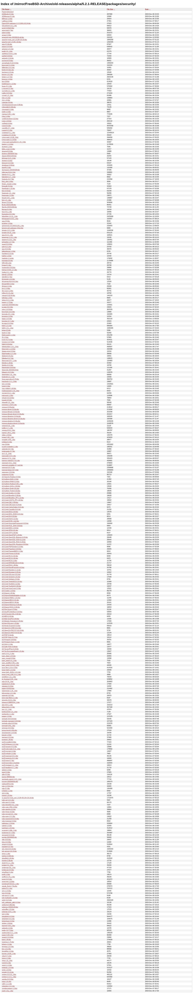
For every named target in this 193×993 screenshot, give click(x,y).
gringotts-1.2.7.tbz (8, 242)
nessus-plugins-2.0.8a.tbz (11, 421)
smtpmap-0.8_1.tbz (8, 867)
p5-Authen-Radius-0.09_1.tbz (12, 484)
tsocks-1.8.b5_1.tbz (9, 953)
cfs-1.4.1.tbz (6, 98)
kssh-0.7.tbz (6, 333)
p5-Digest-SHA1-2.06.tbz (11, 607)
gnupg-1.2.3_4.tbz (8, 230)
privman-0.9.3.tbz (8, 728)
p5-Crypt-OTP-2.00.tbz (10, 533)
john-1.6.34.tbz (7, 309)
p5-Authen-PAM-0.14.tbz (10, 481)
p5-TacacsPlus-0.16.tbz (10, 649)
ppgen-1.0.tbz (7, 716)
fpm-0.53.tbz (6, 191)
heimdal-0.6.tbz (7, 260)
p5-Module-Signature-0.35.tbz (12, 621)
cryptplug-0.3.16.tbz (9, 135)
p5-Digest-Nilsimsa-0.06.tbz (12, 605)
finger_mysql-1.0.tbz (9, 184)
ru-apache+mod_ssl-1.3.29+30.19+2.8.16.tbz (18, 798)
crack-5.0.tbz (6, 126)
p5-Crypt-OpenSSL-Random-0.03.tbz (15, 544)
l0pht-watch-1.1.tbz (8, 335)
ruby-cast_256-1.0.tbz (9, 807)
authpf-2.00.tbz (7, 56)
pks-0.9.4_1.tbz (7, 705)
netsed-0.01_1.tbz (8, 426)
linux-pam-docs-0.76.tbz (10, 379)
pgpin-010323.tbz (8, 688)
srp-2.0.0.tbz (6, 893)
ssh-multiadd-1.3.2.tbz (10, 898)
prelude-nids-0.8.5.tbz (9, 723)
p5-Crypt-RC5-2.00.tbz (10, 558)
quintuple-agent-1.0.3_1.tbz (11, 779)
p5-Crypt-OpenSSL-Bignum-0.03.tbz (15, 537)
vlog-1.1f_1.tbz (7, 960)
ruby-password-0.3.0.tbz (10, 819)
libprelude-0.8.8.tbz (9, 367)
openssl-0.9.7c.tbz (8, 467)
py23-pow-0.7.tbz (8, 760)
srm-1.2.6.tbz (6, 891)
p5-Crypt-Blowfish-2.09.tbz (11, 495)
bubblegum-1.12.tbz (9, 84)
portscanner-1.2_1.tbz (9, 712)
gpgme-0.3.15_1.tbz (9, 240)
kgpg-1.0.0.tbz (7, 319)
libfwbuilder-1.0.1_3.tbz (10, 347)
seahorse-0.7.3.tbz (8, 833)
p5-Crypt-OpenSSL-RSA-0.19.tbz (14, 542)
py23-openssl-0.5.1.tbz (10, 756)
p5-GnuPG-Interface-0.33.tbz (12, 612)
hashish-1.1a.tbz (8, 258)
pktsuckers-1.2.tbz (8, 707)
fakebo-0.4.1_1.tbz (8, 174)
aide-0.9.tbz (6, 32)
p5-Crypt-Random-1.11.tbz (11, 570)
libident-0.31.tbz (7, 356)
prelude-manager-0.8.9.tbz (11, 721)
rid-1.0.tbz (5, 793)
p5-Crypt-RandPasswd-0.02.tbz (13, 567)
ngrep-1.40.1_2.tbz (8, 433)
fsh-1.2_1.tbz (6, 200)
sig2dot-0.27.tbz (7, 846)
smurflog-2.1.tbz (7, 872)
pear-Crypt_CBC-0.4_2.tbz (11, 674)
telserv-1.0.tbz (7, 944)
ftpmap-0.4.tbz (7, 209)
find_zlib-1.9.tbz (7, 181)
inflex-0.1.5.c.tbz (7, 293)
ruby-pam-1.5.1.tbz (8, 816)
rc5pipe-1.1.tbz (7, 791)
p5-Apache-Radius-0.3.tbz (11, 477)
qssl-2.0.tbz (6, 772)
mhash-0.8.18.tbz (8, 398)
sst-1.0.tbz (5, 914)
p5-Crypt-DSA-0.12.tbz (10, 519)
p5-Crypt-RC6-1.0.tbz (9, 560)
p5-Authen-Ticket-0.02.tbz (11, 491)
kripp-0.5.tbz (6, 330)
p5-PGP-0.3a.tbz (8, 635)
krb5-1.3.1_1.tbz (7, 328)
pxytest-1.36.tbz (7, 739)
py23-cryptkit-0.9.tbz (9, 742)
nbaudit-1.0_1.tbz (8, 402)
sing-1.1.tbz (6, 853)
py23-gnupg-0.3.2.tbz (9, 746)
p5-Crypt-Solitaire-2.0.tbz (11, 579)
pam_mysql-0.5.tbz (8, 658)
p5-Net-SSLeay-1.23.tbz (10, 623)
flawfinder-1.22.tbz (8, 188)
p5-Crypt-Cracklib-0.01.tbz (11, 509)
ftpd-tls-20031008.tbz (9, 207)
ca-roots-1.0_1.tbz (8, 91)
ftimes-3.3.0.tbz (7, 202)
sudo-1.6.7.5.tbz (7, 930)
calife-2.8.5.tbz (7, 93)
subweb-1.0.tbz (7, 928)
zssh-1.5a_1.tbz (7, 991)
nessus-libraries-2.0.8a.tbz (11, 416)
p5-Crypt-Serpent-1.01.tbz (11, 577)
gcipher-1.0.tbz (7, 223)
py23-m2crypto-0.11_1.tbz (11, 749)
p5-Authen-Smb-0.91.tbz (10, 488)
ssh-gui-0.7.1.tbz (8, 895)
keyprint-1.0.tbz (7, 316)
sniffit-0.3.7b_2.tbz (8, 877)
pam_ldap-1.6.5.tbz (9, 656)
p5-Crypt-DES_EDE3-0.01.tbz (12, 514)
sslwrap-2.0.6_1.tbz (9, 912)
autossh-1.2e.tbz (8, 58)
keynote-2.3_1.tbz (8, 314)
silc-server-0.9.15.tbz (9, 851)
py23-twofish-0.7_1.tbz (10, 767)
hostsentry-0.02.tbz (8, 267)
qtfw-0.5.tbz (6, 774)
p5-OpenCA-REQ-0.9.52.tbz (12, 633)
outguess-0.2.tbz (8, 474)
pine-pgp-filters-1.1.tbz (10, 698)
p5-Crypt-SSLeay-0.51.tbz (11, 574)
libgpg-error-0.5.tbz (8, 351)
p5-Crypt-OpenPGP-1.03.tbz (12, 535)
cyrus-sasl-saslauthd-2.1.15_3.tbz (14, 142)
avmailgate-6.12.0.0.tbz (10, 63)
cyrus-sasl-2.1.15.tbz (9, 140)
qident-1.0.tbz (7, 770)
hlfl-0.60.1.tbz (6, 263)
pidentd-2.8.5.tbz (8, 695)
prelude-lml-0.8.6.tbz (9, 719)
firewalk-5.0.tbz (7, 186)
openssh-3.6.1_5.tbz (9, 463)
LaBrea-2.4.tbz (7, 21)
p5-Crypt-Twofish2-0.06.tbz (11, 586)
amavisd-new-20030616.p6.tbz (13, 37)
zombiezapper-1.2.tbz (9, 988)
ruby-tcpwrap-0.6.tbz (9, 821)
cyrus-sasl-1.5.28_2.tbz (10, 137)
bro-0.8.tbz (5, 81)
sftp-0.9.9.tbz (6, 839)
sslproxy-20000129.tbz (10, 907)
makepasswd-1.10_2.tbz (10, 391)
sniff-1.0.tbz (6, 874)
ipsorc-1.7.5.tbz (7, 302)
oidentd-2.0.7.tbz (8, 449)
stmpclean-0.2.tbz (8, 921)
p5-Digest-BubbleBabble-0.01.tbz (14, 595)
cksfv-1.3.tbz (6, 112)
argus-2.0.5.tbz (7, 46)
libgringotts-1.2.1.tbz (9, 353)
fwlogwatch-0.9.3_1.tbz (10, 219)
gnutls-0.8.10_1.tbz (8, 232)
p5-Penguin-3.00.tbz (9, 639)
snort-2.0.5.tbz (7, 879)
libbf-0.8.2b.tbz (7, 344)
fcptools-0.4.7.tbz (8, 179)
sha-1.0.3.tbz (6, 842)
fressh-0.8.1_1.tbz (8, 198)
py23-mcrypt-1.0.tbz (9, 751)
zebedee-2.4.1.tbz (8, 986)
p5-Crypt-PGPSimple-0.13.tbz (12, 546)
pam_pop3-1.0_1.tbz (9, 660)
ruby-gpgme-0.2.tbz (9, 809)
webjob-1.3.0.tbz (8, 967)
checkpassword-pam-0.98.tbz (12, 105)
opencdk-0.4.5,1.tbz (9, 456)
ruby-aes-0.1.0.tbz (8, 802)
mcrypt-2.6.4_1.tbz (8, 393)
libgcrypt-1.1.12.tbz (8, 349)
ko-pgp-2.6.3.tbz (7, 323)
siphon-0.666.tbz (8, 856)
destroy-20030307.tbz (9, 153)
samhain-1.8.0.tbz (8, 828)
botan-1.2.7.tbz (7, 77)
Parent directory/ (8, 12)
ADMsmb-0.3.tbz (8, 14)
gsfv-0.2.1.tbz (6, 247)
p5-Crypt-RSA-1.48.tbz (10, 565)
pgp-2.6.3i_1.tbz (7, 681)
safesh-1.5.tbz (7, 826)
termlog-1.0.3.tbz (8, 946)
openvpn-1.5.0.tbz (8, 472)
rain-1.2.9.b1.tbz (7, 786)
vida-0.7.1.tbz (6, 956)
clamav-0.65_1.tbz (8, 114)
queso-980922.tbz (8, 777)
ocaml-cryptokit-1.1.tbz (10, 447)
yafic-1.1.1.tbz (7, 984)
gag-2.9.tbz (6, 221)
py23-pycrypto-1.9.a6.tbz (10, 763)
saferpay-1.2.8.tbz (8, 823)
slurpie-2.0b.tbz (7, 860)
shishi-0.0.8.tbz (7, 844)
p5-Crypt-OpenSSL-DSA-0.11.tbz (14, 539)
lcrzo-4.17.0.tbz (7, 339)
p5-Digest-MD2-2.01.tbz (10, 600)
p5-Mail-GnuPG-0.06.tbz (10, 619)
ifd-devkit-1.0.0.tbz (8, 279)
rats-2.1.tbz (6, 788)
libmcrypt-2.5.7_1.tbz (9, 360)
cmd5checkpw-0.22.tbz (10, 119)
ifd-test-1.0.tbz (7, 286)
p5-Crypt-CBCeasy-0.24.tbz (12, 505)
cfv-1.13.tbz (6, 100)
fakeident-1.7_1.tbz (8, 177)
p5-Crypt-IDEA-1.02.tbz (10, 528)
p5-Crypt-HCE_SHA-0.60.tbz (12, 526)
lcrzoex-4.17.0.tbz (8, 342)
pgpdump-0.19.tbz (8, 684)
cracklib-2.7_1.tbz (8, 128)
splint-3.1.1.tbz (7, 888)
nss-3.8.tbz (6, 444)
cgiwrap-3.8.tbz (7, 102)
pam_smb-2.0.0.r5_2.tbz (10, 665)
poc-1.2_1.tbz (7, 709)
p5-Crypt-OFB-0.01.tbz (10, 530)
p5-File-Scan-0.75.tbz (9, 609)
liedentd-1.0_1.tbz (8, 377)
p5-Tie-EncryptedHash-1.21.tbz (13, 651)
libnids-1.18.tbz (7, 363)
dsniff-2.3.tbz (6, 167)
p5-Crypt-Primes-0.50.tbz (11, 553)
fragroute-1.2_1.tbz (8, 193)
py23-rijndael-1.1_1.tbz (10, 765)
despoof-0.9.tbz (7, 151)
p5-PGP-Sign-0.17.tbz (10, 637)
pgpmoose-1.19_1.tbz (9, 691)
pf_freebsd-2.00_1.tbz (9, 679)
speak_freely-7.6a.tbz (9, 886)
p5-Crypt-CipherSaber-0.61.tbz (13, 507)
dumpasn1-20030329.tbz (11, 170)
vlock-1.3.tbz (6, 958)
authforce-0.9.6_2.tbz (9, 53)
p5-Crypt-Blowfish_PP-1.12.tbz (13, 498)
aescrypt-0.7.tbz (7, 30)
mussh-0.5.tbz (7, 400)
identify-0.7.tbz (7, 277)
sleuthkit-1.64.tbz (8, 858)
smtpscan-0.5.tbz (8, 870)
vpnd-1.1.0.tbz (7, 965)
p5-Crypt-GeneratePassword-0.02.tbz (15, 523)
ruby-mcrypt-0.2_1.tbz (9, 814)
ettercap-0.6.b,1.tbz (8, 172)
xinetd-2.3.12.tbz (8, 972)
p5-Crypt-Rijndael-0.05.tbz (11, 572)
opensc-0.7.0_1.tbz (8, 458)
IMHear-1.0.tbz (7, 19)
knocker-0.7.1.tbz (8, 321)
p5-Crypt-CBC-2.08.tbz (10, 502)
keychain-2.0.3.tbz (8, 312)
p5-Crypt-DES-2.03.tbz (10, 512)
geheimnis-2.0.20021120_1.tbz (13, 226)
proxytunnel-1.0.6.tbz (9, 733)
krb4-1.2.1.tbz (7, 326)
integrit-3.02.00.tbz (8, 295)
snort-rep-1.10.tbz (8, 881)
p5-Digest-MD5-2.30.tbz (10, 602)
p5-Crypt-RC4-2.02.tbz (10, 556)
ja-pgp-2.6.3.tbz (7, 307)
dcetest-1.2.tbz (7, 147)
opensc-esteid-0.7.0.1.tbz (11, 460)
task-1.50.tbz (6, 939)
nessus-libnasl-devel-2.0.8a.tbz (13, 414)
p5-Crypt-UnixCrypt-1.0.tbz (11, 588)
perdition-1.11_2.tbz (9, 677)
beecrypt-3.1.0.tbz (8, 65)
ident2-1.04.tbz (7, 274)
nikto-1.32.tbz (6, 435)
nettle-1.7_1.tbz (7, 428)
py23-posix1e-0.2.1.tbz (10, 758)
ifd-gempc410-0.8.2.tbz (10, 281)
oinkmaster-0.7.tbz (8, 451)
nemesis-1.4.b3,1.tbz (9, 405)
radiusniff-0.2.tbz (8, 784)
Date (147, 9)
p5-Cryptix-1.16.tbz (8, 591)
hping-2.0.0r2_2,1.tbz (9, 270)
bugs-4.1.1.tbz (7, 86)
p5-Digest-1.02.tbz (8, 593)
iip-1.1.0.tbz (6, 288)
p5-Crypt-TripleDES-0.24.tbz (12, 581)
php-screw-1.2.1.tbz (9, 693)
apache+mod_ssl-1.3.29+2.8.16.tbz (14, 40)
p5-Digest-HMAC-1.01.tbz (11, 598)
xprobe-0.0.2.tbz (7, 979)
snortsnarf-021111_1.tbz (10, 884)
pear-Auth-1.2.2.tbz (8, 670)
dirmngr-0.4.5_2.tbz (9, 158)
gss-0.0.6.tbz (6, 249)
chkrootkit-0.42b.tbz (9, 107)
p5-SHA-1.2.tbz (7, 644)
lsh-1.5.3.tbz (6, 384)
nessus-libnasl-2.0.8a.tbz (11, 412)
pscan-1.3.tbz (6, 735)
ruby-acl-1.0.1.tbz (8, 800)
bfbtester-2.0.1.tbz (8, 67)
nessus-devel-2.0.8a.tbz (10, 409)
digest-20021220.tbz (9, 156)
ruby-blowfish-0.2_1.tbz (10, 805)
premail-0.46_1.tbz (8, 726)
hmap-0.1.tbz (6, 265)
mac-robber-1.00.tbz (9, 388)
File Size (110, 9)
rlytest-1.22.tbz (7, 795)
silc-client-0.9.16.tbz (9, 849)
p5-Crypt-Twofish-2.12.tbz (11, 584)
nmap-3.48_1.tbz (8, 437)
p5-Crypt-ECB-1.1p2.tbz (10, 521)
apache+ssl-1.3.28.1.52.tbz (11, 42)
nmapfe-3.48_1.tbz (8, 439)
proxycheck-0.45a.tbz (9, 730)
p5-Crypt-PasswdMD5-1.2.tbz (12, 551)
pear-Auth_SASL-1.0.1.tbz (11, 672)
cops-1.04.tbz (6, 121)
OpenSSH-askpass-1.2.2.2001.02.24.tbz (16, 23)
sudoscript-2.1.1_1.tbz (10, 933)
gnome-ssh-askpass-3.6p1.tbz (12, 228)
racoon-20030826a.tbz (10, 781)
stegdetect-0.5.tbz (8, 916)
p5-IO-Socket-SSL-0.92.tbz (11, 614)
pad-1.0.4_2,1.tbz (8, 653)
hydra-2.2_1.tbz (7, 272)
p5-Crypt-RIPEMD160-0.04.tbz (13, 563)
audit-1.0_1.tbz (7, 51)
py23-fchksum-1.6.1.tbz (10, 744)
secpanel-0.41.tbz (8, 835)
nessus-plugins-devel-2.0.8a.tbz (13, 423)
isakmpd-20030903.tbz (10, 305)
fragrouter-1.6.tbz (8, 195)
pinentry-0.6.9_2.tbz (9, 700)
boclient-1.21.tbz (8, 72)
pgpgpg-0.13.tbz (7, 686)
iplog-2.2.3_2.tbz (8, 300)
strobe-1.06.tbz (7, 923)
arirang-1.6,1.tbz (7, 49)
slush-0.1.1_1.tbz (8, 863)
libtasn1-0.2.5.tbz (8, 372)
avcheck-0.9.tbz (7, 60)
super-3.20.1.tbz (7, 935)
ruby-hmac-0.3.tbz (8, 812)
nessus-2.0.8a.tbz (8, 407)
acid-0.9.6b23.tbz (8, 28)
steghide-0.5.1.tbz (8, 919)
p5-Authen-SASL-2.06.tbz (11, 486)
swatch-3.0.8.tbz (7, 937)
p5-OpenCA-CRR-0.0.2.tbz (11, 628)
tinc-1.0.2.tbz (6, 949)
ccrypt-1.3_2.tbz (7, 95)
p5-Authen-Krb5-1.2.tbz (10, 479)
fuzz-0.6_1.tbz (7, 212)
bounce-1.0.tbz (7, 79)
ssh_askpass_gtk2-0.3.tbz (11, 902)
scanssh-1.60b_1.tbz (9, 830)
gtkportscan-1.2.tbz (8, 251)
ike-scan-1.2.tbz (7, 291)
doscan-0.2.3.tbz (8, 163)
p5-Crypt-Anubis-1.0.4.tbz (11, 493)
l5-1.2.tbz (5, 337)
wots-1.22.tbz (6, 970)
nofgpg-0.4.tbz (7, 442)
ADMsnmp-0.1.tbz (8, 16)
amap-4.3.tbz (6, 35)
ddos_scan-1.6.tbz (8, 149)
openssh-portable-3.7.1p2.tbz (12, 465)
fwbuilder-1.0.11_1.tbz (10, 216)
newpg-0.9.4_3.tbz (8, 430)
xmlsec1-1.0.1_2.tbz (9, 977)
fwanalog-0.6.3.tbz (8, 214)
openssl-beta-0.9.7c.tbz (10, 470)
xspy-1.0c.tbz (6, 981)
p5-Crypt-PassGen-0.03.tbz (11, 549)
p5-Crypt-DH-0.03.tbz (9, 516)
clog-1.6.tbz (6, 116)
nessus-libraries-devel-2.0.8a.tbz (13, 419)
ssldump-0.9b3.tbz (8, 905)
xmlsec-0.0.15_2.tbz (9, 974)
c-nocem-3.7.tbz (7, 88)
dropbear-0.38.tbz (8, 165)
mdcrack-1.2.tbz (7, 395)
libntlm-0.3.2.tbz (7, 365)
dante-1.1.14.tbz (7, 144)
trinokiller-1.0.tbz (8, 951)
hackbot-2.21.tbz (8, 253)
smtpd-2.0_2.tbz (7, 865)
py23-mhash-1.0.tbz (9, 753)
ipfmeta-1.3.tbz (7, 298)
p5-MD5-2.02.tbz (8, 616)
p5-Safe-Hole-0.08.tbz (10, 646)
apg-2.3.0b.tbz (7, 44)
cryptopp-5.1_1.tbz (8, 132)
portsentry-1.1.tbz (8, 714)
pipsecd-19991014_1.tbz (11, 702)
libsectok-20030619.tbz (10, 370)
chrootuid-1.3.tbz (8, 109)
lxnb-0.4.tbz (6, 386)
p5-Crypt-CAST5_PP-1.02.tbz (12, 500)
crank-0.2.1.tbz (7, 130)
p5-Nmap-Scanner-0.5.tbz (11, 626)
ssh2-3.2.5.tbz (7, 900)
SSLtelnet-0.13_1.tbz (9, 26)
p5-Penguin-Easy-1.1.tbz (11, 642)
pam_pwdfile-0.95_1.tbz (10, 663)
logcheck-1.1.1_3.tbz (9, 381)
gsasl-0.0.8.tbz (7, 244)
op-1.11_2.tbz (7, 453)
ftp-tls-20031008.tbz (9, 205)
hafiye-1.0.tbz (6, 256)
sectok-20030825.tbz (9, 837)
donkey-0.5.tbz (7, 160)
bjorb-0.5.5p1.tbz (8, 70)
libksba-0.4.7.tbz (8, 358)
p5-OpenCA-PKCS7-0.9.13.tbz (13, 630)
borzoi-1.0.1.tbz (7, 74)
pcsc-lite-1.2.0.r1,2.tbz (9, 667)
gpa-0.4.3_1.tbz (7, 235)
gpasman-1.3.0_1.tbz (9, 237)
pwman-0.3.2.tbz (8, 737)
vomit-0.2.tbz (6, 963)
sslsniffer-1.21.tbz (8, 909)
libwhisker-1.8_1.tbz (9, 374)
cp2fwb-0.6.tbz (7, 123)
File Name (5, 9)
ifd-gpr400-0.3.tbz (8, 284)
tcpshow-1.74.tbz (8, 942)
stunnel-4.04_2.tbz (8, 926)
